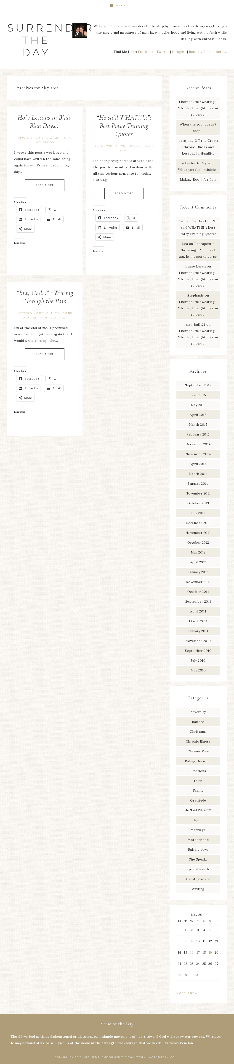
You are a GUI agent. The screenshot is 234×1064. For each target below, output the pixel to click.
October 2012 (198, 542)
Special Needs (198, 869)
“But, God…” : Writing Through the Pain (45, 297)
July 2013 (198, 513)
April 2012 (198, 562)
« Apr (180, 993)
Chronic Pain (198, 751)
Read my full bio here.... (208, 52)
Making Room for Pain (198, 179)
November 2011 (198, 582)
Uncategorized (198, 879)
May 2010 (198, 670)
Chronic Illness (47, 137)
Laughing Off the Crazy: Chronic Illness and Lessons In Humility (198, 147)
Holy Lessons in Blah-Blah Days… (45, 121)
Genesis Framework (130, 1057)
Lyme (198, 820)
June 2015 (198, 395)
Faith (66, 137)
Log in (174, 1057)
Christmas (198, 732)
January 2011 (198, 631)
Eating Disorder (198, 761)
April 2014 (198, 464)
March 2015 (198, 424)
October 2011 (198, 592)
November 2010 (198, 641)
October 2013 (198, 503)
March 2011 (198, 621)
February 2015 (198, 434)
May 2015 (198, 405)
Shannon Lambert (192, 221)
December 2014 (198, 444)
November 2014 (198, 454)
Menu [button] (120, 5)
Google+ (179, 52)
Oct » (192, 993)
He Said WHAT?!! (106, 145)
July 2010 (198, 660)
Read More (44, 185)
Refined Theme (96, 1057)
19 (210, 952)
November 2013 (198, 493)
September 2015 (198, 385)
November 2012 (198, 533)
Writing (198, 889)
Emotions (198, 771)
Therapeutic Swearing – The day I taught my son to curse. (198, 108)
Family (198, 791)
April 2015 (198, 415)
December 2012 (198, 523)
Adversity (25, 137)
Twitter (163, 52)
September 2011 (198, 601)
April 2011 (198, 611)
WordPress (157, 1057)
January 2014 (198, 483)
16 (192, 952)
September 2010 (198, 651)
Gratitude (58, 317)
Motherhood (44, 142)
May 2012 (198, 552)
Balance (198, 722)
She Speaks (198, 859)
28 (179, 975)
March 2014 (198, 474)
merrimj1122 (195, 324)
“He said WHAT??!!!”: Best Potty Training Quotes (124, 125)
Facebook (146, 52)
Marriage (198, 830)
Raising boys (198, 849)
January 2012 (198, 572)
